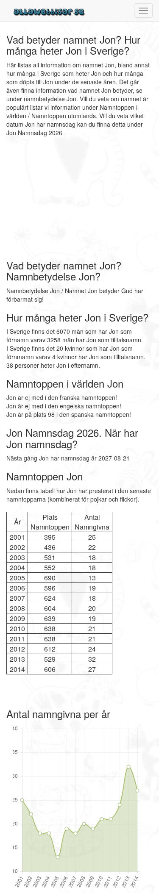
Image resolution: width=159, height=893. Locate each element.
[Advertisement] (59, 198)
